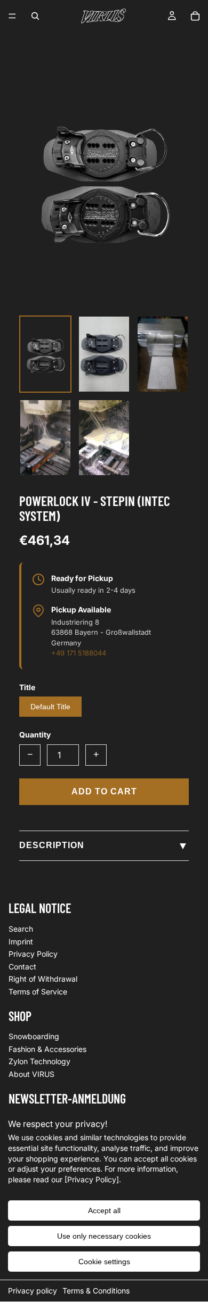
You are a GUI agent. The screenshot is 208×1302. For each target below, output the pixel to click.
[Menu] (12, 16)
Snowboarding (34, 1036)
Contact (22, 966)
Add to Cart (104, 791)
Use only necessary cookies (104, 1236)
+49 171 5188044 (78, 653)
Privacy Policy (33, 953)
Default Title (50, 706)
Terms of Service (38, 991)
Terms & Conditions (96, 1290)
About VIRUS (31, 1074)
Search (21, 928)
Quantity (35, 734)
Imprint (21, 941)
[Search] (35, 16)
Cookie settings (104, 1261)
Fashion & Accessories (47, 1049)
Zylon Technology (39, 1061)
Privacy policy (32, 1290)
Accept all (104, 1210)
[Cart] (195, 16)
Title (27, 687)
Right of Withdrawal (43, 978)
